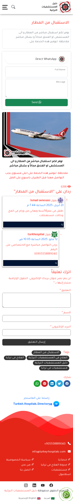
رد (62, 224)
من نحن (26, 465)
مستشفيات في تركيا (54, 368)
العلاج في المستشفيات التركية (47, 357)
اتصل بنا (25, 470)
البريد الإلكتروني (60, 327)
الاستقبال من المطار (46, 352)
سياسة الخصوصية (18, 460)
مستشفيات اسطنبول (61, 472)
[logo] (64, 7)
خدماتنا (63, 460)
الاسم (66, 312)
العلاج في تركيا (15, 357)
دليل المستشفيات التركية (51, 363)
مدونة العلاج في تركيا (54, 465)
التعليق (65, 290)
